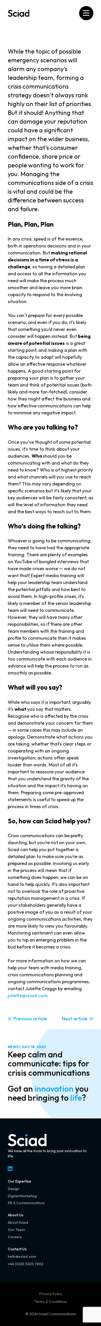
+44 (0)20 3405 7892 (25, 1264)
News (13, 1047)
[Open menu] (86, 13)
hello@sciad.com (22, 1256)
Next (67, 1019)
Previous (22, 1019)
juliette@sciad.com (27, 995)
